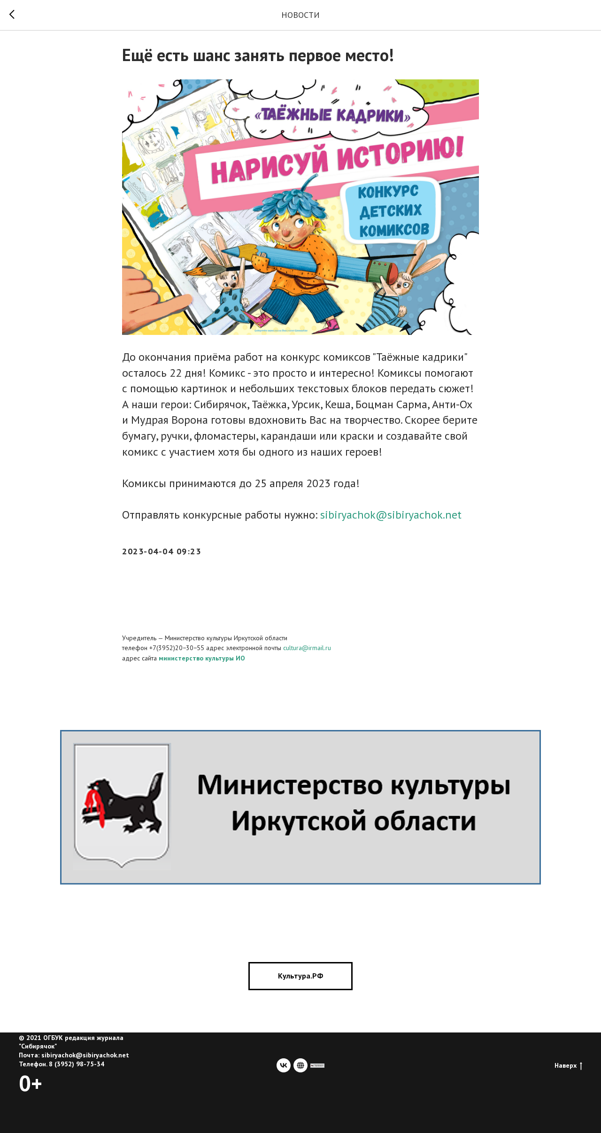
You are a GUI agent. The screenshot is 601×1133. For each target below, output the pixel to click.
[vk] (284, 1065)
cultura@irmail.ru (307, 648)
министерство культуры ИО (202, 658)
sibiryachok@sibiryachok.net (391, 514)
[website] (300, 1065)
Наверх (566, 1065)
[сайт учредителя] (317, 1065)
